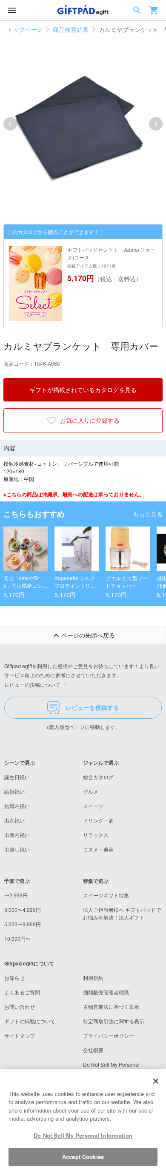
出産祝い (14, 820)
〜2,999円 (16, 895)
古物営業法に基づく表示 (111, 1006)
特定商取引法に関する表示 (113, 1021)
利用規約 (93, 977)
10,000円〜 (17, 938)
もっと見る (148, 514)
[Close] (155, 1081)
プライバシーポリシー (108, 1035)
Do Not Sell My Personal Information (83, 1135)
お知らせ (14, 977)
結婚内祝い (17, 805)
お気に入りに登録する (90, 420)
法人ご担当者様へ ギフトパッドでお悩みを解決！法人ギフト (122, 913)
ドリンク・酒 (98, 820)
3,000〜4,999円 (22, 909)
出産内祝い (17, 834)
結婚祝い (14, 791)
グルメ (90, 791)
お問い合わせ (19, 1006)
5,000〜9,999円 (22, 924)
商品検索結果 (71, 29)
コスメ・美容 (98, 849)
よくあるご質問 (22, 992)
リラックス (96, 834)
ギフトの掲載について (29, 1021)
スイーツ (93, 805)
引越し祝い (17, 849)
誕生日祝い (17, 776)
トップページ (25, 29)
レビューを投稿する (92, 707)
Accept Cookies (83, 1157)
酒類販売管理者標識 (106, 992)
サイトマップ (19, 1035)
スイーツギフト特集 (106, 895)
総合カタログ (98, 776)
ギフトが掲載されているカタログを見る (83, 389)
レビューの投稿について (32, 684)
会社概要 (93, 1049)
